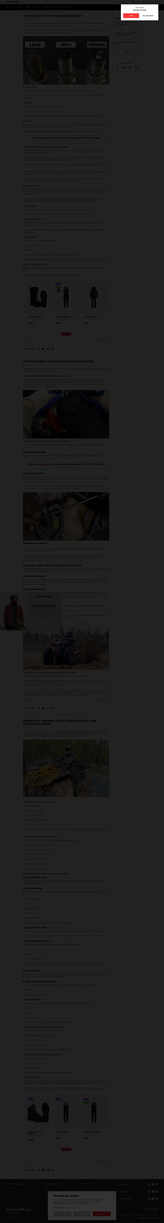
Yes (131, 16)
